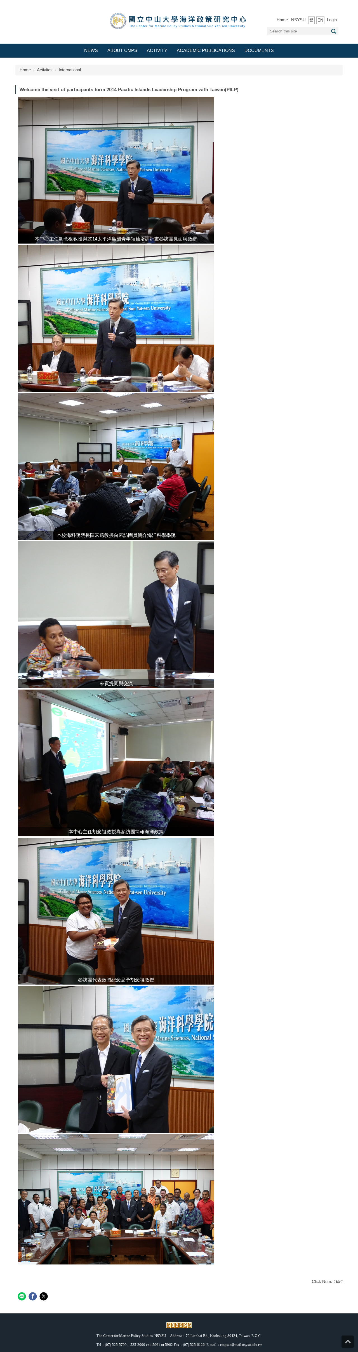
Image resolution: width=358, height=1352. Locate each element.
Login (332, 19)
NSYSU (298, 19)
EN (320, 20)
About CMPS (122, 50)
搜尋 (333, 31)
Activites (45, 69)
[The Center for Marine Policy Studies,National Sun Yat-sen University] (179, 21)
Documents (259, 50)
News (91, 50)
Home (282, 19)
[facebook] (33, 1297)
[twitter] (44, 1297)
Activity (157, 50)
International (70, 69)
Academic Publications (206, 50)
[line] (22, 1297)
